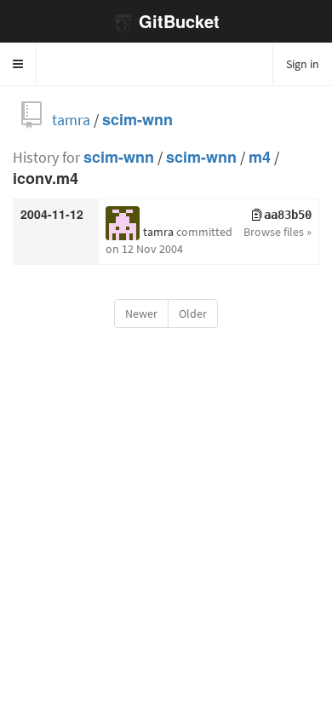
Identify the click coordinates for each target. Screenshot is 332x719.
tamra (71, 119)
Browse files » (277, 231)
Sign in (302, 64)
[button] (18, 64)
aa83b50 (288, 214)
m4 (260, 157)
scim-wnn (137, 119)
